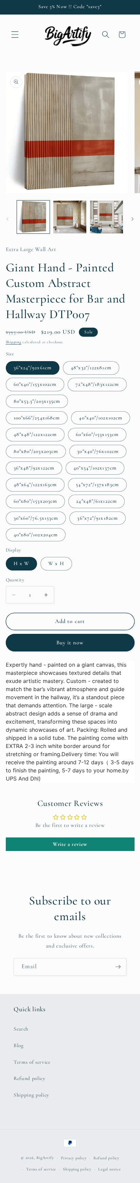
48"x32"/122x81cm (91, 368)
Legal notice (109, 1169)
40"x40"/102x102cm (100, 418)
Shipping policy (31, 1095)
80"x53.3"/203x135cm (37, 401)
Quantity (15, 580)
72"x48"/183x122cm (97, 384)
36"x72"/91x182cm (97, 518)
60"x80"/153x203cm (35, 501)
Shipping (13, 342)
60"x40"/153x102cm (35, 384)
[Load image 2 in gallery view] (69, 217)
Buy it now (70, 642)
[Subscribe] (118, 967)
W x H (56, 563)
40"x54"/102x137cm (95, 468)
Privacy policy (74, 1158)
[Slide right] (132, 218)
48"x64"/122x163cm (35, 484)
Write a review (70, 844)
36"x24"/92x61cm (33, 368)
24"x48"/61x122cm (96, 501)
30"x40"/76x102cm (98, 451)
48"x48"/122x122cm (35, 434)
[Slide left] (7, 218)
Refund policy (30, 1078)
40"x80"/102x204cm (36, 535)
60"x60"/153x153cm (97, 434)
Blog (19, 1045)
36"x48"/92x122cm (34, 468)
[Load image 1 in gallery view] (33, 217)
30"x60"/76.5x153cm (36, 518)
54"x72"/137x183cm (97, 484)
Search (21, 1029)
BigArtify (45, 1158)
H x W (22, 563)
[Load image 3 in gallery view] (106, 217)
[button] (15, 34)
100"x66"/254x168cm (37, 418)
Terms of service (32, 1062)
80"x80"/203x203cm (36, 451)
